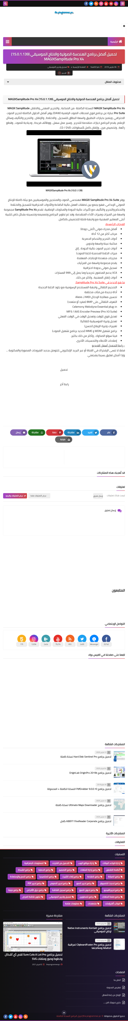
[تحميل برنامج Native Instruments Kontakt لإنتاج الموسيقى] (119, 927)
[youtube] (106, 3)
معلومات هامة (72, 903)
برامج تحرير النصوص (59, 883)
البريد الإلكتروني (69, 350)
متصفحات (92, 903)
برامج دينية (13, 890)
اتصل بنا (117, 980)
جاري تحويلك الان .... (112, 1002)
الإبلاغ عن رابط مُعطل (111, 995)
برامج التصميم (65, 870)
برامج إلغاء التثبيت (70, 877)
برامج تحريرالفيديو (112, 890)
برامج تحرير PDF (35, 883)
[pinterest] (111, 3)
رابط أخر (64, 384)
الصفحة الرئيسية (79, 67)
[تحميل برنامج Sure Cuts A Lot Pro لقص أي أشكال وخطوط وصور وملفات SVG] (32, 937)
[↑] (64, 1012)
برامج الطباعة (93, 877)
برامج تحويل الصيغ (87, 890)
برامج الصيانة (114, 877)
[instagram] (116, 3)
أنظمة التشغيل (113, 870)
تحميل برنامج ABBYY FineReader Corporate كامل (85, 821)
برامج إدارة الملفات (89, 870)
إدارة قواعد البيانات (111, 863)
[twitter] (91, 3)
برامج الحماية (44, 870)
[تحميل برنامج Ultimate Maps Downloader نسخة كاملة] (119, 804)
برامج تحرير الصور (83, 883)
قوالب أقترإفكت (112, 903)
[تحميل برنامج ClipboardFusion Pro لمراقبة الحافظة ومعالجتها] (119, 944)
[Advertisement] (64, 26)
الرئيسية (114, 42)
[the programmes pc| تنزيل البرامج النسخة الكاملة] (64, 13)
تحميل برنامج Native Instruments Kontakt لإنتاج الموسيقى (89, 930)
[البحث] (5, 3)
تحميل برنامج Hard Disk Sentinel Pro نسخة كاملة (85, 756)
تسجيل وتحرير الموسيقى (57, 67)
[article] (35, 457)
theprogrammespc (53, 964)
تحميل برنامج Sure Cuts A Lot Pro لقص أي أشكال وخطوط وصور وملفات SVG (33, 956)
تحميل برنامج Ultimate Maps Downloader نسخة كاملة (83, 805)
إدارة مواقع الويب (86, 863)
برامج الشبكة (24, 870)
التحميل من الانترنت (61, 863)
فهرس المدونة (114, 987)
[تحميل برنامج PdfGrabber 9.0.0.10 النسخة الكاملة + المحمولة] (119, 788)
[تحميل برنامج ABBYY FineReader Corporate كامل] (119, 820)
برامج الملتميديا (46, 877)
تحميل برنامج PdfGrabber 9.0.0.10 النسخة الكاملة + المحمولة (79, 789)
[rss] (96, 3)
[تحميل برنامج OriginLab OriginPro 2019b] (119, 772)
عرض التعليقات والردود (14, 495)
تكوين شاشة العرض (31, 897)
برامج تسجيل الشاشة (61, 890)
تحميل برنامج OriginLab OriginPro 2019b (90, 772)
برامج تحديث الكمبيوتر (110, 883)
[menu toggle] (122, 3)
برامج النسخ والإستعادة (20, 877)
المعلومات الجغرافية (34, 863)
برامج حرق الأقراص (35, 890)
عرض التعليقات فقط (38, 495)
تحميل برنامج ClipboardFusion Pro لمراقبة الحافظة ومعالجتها (89, 946)
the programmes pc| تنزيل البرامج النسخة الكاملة (79, 1016)
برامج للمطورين (87, 897)
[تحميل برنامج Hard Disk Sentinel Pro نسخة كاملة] (119, 756)
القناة (90, 350)
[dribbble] (101, 3)
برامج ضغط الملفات (111, 897)
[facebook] (86, 3)
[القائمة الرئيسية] (7, 41)
